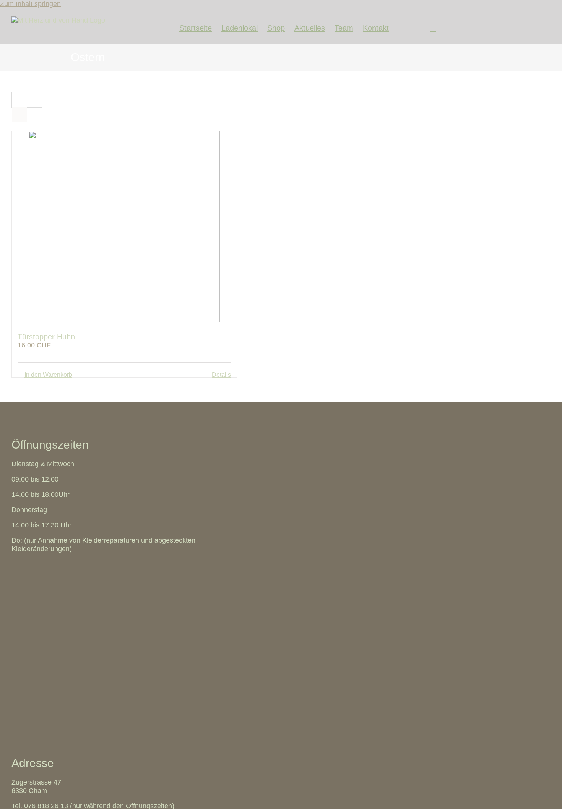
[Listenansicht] (19, 114)
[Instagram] (417, 26)
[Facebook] (401, 26)
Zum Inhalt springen (30, 4)
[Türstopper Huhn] (124, 227)
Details (221, 374)
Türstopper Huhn (46, 336)
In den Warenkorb (48, 374)
